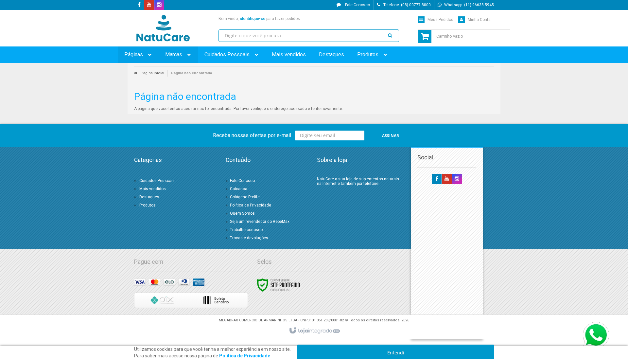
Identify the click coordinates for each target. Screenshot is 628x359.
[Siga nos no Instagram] (159, 5)
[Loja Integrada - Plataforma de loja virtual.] (314, 331)
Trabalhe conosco (246, 229)
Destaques (149, 197)
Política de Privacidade (250, 205)
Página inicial (152, 73)
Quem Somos (242, 213)
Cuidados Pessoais (157, 180)
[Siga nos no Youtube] (149, 5)
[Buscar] (390, 35)
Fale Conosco (357, 5)
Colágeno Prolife (245, 197)
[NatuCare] (163, 28)
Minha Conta (479, 19)
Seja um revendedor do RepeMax (259, 221)
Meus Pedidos (440, 19)
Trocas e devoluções (249, 238)
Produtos (147, 205)
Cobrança (238, 189)
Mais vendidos (152, 189)
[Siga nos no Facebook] (139, 5)
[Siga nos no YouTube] (447, 179)
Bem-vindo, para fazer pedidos (259, 18)
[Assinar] (390, 135)
